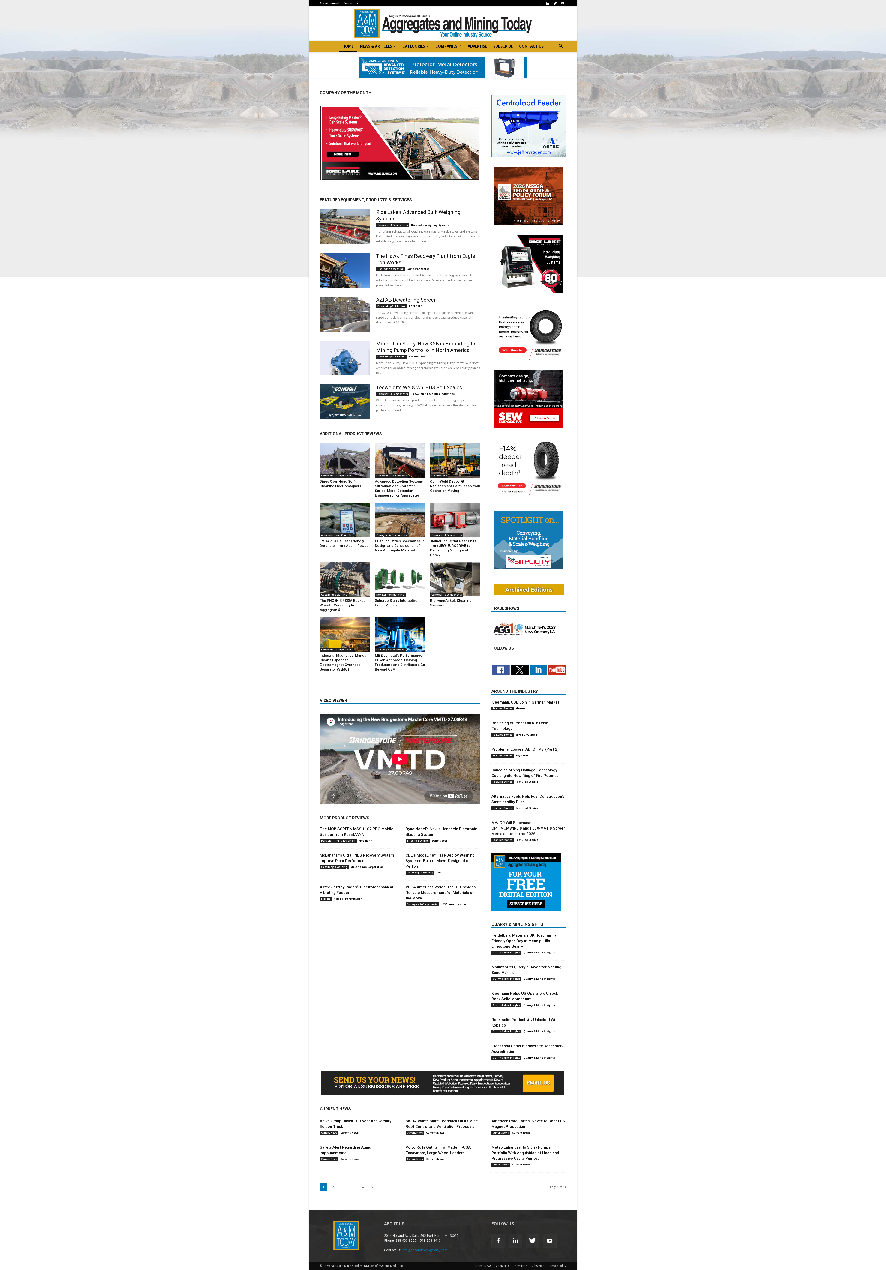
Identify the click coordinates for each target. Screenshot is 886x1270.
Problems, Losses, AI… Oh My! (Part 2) (525, 749)
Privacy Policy (557, 1266)
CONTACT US (531, 46)
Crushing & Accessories (390, 649)
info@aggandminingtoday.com (425, 1250)
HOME (347, 46)
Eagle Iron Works (418, 268)
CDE (438, 872)
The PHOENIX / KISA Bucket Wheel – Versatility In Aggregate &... (342, 605)
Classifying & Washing (390, 268)
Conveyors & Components (392, 225)
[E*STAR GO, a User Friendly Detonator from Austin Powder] (345, 520)
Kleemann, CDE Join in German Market (525, 702)
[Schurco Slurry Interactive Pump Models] (400, 579)
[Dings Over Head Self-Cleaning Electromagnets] (345, 460)
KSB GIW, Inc (417, 356)
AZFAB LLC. (416, 306)
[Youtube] (562, 3)
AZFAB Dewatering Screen (406, 300)
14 (362, 1187)
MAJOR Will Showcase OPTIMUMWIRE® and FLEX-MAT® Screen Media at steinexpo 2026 (528, 828)
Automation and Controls (336, 535)
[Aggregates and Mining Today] (443, 23)
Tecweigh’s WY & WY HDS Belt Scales (419, 387)
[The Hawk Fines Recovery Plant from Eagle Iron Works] (345, 270)
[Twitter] (555, 3)
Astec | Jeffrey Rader (348, 898)
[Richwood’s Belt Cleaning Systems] (455, 579)
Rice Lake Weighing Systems (430, 225)
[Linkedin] (547, 3)
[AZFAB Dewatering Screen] (345, 314)
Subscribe (537, 1266)
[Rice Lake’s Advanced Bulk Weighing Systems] (345, 226)
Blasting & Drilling (418, 840)
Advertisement (329, 3)
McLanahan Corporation (367, 867)
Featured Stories (502, 708)
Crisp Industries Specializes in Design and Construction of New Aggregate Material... (400, 545)
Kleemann (365, 840)
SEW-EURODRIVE (526, 734)
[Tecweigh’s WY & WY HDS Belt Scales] (345, 401)
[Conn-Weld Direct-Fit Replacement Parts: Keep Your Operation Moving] (455, 460)
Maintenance (439, 475)
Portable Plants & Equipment (338, 840)
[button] (560, 46)
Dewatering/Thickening (391, 306)
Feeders (325, 898)
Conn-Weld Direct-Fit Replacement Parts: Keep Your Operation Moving (455, 486)
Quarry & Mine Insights (506, 952)
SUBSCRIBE (503, 46)
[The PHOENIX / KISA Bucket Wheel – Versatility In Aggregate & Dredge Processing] (345, 579)
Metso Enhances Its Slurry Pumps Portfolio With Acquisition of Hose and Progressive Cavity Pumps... (525, 1153)
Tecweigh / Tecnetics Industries (433, 393)
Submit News (483, 1266)
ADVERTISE (477, 46)
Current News (329, 1132)
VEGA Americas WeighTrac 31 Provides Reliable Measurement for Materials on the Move (441, 892)
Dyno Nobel (439, 840)
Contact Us (351, 3)
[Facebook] (539, 3)
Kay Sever (521, 755)
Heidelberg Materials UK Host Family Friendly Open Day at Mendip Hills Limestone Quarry (523, 941)
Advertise (521, 1266)
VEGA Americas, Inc (454, 904)
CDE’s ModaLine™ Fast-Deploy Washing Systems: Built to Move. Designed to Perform (440, 861)
